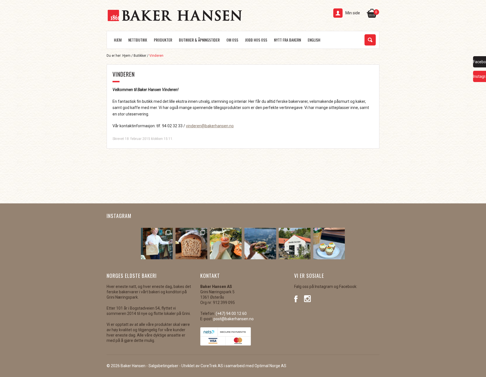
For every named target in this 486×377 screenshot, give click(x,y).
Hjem (118, 40)
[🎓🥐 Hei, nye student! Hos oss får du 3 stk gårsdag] (157, 244)
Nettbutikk (137, 40)
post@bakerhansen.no (233, 319)
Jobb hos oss (256, 40)
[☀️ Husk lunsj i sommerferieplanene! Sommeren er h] (260, 244)
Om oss (232, 40)
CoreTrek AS (212, 366)
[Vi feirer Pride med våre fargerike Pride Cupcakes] (329, 244)
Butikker (140, 56)
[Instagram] (307, 298)
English (314, 40)
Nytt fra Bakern (287, 40)
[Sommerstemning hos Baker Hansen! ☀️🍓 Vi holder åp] (294, 244)
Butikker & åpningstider (199, 40)
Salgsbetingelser (163, 366)
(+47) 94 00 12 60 (231, 313)
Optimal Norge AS (270, 366)
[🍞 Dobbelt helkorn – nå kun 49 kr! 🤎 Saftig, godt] (191, 244)
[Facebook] (297, 298)
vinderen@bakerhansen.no (210, 126)
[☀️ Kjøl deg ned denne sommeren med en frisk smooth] (226, 244)
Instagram (119, 215)
